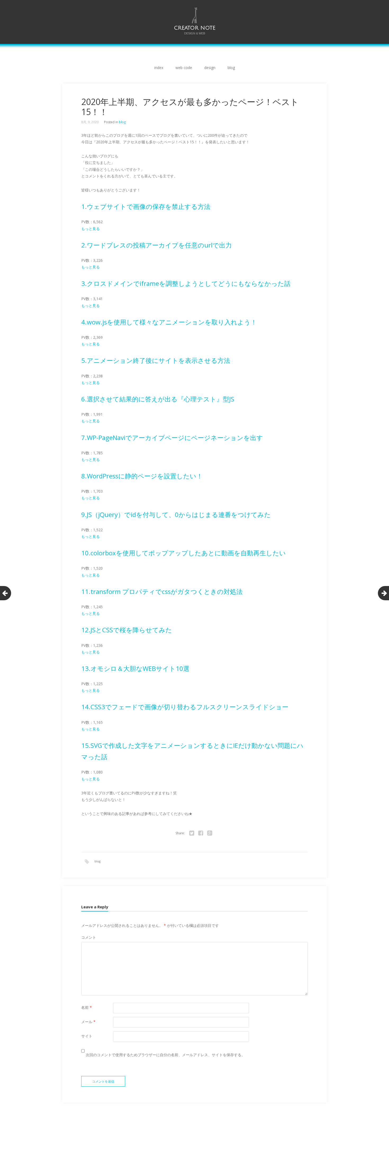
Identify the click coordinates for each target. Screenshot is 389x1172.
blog (231, 67)
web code (183, 67)
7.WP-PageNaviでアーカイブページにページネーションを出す (172, 437)
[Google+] (209, 833)
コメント (88, 937)
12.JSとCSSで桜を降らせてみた (126, 629)
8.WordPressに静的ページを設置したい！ (142, 475)
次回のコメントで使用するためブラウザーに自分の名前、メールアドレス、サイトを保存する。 (165, 1054)
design (209, 67)
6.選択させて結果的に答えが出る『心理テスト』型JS (157, 399)
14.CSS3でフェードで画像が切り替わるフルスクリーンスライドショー (184, 706)
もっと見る (90, 228)
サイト (86, 1035)
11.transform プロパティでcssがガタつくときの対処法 (162, 591)
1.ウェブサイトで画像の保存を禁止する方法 (145, 206)
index (158, 67)
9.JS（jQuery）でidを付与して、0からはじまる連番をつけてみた (176, 514)
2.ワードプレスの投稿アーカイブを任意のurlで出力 (156, 245)
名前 (86, 1007)
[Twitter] (192, 833)
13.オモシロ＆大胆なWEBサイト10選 (135, 668)
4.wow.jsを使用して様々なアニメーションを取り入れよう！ (169, 322)
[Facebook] (200, 833)
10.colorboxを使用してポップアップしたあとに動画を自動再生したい (183, 552)
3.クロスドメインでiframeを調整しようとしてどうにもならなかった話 (186, 283)
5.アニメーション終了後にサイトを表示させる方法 (155, 360)
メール (88, 1021)
